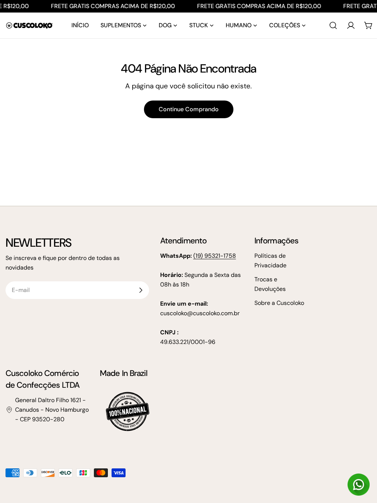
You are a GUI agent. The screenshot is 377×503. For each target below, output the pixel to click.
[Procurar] (333, 25)
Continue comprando (189, 109)
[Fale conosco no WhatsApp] (359, 485)
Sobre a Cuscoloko (279, 303)
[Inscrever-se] (140, 290)
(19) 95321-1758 (214, 256)
